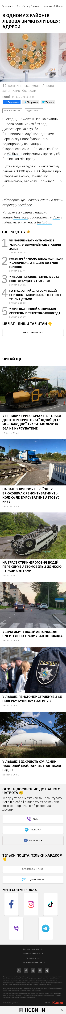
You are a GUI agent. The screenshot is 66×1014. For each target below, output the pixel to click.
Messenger (35, 840)
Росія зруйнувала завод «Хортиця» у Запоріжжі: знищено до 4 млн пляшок (36, 263)
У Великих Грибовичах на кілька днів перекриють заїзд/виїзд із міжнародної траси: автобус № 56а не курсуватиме (31, 422)
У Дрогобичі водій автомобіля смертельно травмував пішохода (32, 633)
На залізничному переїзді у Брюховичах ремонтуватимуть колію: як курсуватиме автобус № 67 (31, 495)
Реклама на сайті (33, 958)
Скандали (7, 6)
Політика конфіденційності (33, 962)
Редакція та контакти (33, 953)
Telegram (35, 829)
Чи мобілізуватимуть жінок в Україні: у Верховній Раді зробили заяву (35, 245)
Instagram (44, 222)
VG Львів (14, 153)
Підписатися (36, 879)
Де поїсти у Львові (28, 6)
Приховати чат (33, 332)
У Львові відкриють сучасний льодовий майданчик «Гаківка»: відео (31, 765)
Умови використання (32, 949)
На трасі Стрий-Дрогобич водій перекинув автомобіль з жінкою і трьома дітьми (35, 295)
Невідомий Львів (53, 6)
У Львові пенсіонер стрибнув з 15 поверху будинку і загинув (32, 698)
